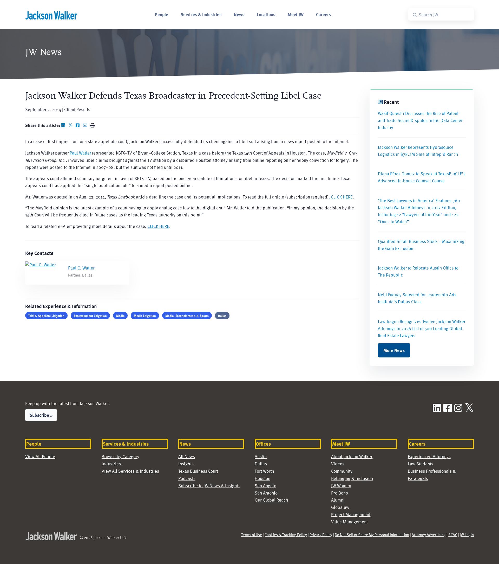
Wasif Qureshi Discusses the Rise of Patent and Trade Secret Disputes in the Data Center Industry (420, 120)
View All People (40, 456)
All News (186, 456)
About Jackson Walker (351, 456)
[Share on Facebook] (79, 125)
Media (120, 315)
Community (341, 471)
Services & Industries (201, 14)
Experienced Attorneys (429, 456)
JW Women (341, 485)
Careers (323, 14)
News (239, 14)
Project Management (350, 514)
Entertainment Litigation (90, 315)
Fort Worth (264, 471)
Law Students (420, 463)
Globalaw (340, 507)
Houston (262, 478)
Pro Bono (339, 493)
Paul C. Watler (81, 268)
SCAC (452, 534)
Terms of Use (251, 534)
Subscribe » (41, 415)
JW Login (467, 534)
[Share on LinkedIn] (64, 125)
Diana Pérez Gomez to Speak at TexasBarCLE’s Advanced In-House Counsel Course (421, 177)
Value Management (349, 521)
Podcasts (186, 478)
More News (394, 350)
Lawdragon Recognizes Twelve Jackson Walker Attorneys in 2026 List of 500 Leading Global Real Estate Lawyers (421, 328)
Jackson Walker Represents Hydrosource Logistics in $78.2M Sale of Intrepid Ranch (418, 150)
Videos (337, 463)
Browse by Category (120, 456)
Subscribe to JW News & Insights (209, 485)
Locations (266, 14)
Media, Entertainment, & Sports (187, 315)
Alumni (338, 500)
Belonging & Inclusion (352, 478)
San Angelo (265, 485)
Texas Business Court (198, 471)
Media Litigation (145, 315)
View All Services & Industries (130, 471)
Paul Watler (80, 153)
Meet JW (296, 14)
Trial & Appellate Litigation (46, 315)
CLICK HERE (342, 197)
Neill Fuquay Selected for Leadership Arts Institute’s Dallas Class (417, 298)
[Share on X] (71, 125)
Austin (261, 456)
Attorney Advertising (429, 534)
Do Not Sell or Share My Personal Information (372, 534)
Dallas (222, 315)
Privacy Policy (321, 534)
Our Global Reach (271, 500)
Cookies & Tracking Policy (286, 534)
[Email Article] (86, 125)
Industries (111, 463)
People (161, 14)
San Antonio (266, 493)
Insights (186, 463)
